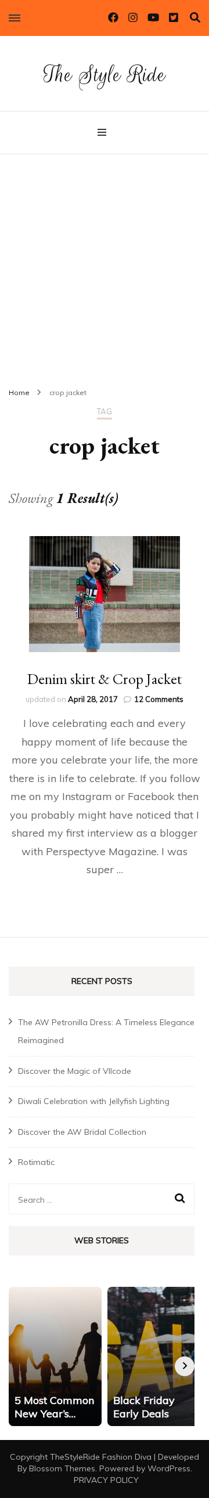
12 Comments (158, 699)
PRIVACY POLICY (106, 1480)
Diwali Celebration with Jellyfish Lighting (94, 1101)
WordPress (168, 1468)
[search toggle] (195, 17)
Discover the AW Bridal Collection (82, 1132)
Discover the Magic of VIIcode (74, 1071)
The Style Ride (104, 74)
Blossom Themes (62, 1468)
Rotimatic (36, 1162)
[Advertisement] (104, 264)
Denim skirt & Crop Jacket (104, 679)
